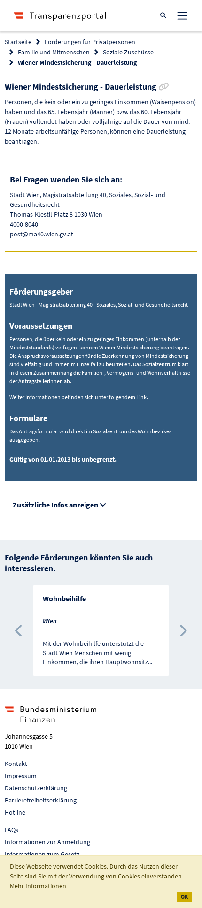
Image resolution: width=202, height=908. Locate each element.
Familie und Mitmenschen (54, 52)
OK (184, 896)
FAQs (11, 829)
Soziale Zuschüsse (128, 52)
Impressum (21, 776)
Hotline (15, 812)
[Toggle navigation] (182, 15)
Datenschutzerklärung (36, 788)
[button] (19, 630)
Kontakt (16, 763)
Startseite (18, 42)
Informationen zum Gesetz (42, 854)
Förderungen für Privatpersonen (90, 42)
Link (141, 397)
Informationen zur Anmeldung (47, 842)
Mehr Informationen (38, 886)
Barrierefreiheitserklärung (41, 800)
